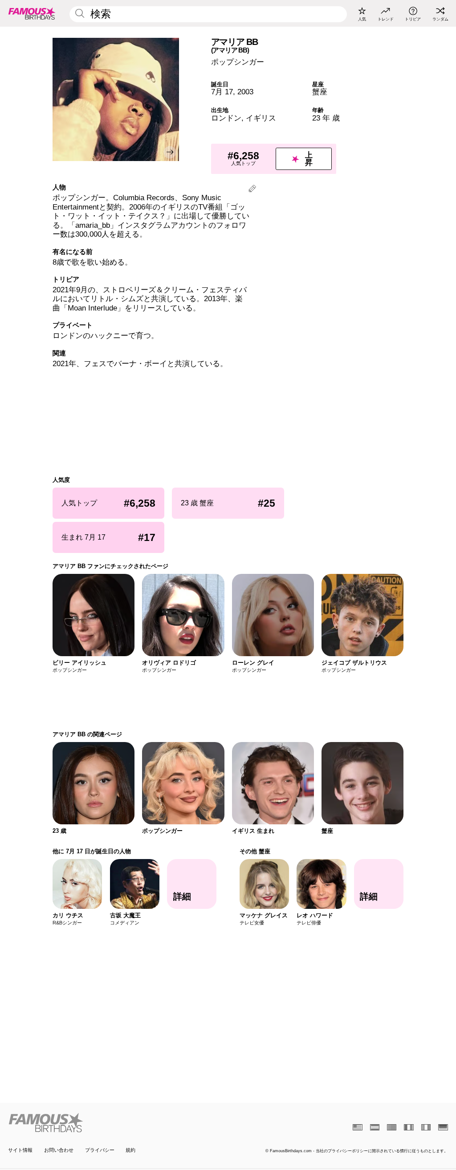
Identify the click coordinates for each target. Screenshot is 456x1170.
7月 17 (222, 92)
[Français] (408, 1127)
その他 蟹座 (255, 851)
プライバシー (99, 1150)
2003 (245, 92)
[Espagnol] (374, 1127)
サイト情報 (20, 1150)
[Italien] (426, 1127)
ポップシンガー (237, 62)
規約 (130, 1150)
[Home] (116, 1123)
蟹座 (319, 92)
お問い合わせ (58, 1150)
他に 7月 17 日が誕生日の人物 (92, 851)
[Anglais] (357, 1127)
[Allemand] (443, 1127)
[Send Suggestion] (252, 190)
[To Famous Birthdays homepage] (32, 13)
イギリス (261, 118)
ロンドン (226, 118)
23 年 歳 (326, 118)
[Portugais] (391, 1127)
